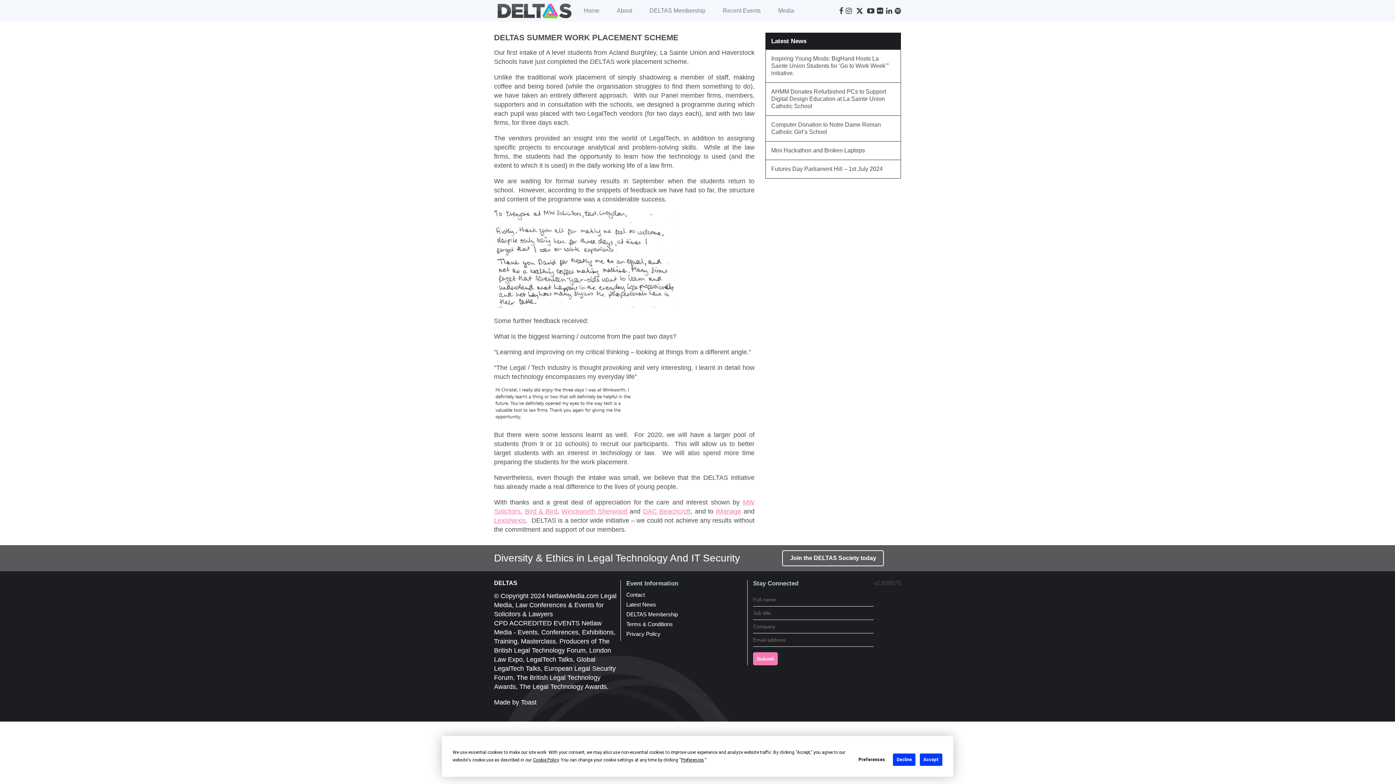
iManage (728, 511)
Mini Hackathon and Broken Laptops (818, 150)
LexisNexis (510, 520)
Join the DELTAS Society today (833, 558)
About (624, 11)
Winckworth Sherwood (594, 511)
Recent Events (742, 11)
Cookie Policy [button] (546, 760)
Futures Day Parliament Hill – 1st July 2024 (827, 169)
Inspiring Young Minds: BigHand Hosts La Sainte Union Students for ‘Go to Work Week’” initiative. (830, 66)
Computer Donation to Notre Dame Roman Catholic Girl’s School (826, 128)
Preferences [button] (692, 760)
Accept (931, 759)
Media (786, 11)
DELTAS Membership (677, 11)
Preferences (871, 759)
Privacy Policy (643, 634)
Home (591, 11)
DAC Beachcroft (667, 511)
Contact (635, 594)
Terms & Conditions (649, 624)
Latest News (641, 604)
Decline (904, 759)
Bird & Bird (541, 511)
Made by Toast (515, 702)
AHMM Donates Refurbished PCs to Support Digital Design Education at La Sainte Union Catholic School (828, 99)
